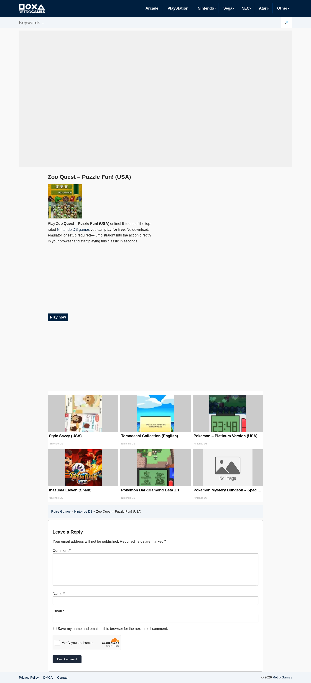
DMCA (48, 677)
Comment (62, 550)
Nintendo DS (83, 511)
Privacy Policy (29, 677)
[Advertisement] (155, 99)
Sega (227, 8)
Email (58, 611)
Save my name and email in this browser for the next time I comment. (113, 629)
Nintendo (206, 8)
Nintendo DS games (73, 229)
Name (59, 594)
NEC (246, 8)
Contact (62, 677)
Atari (263, 8)
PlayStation (178, 8)
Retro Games (61, 511)
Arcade (151, 8)
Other (282, 8)
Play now (58, 317)
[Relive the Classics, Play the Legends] (32, 8)
